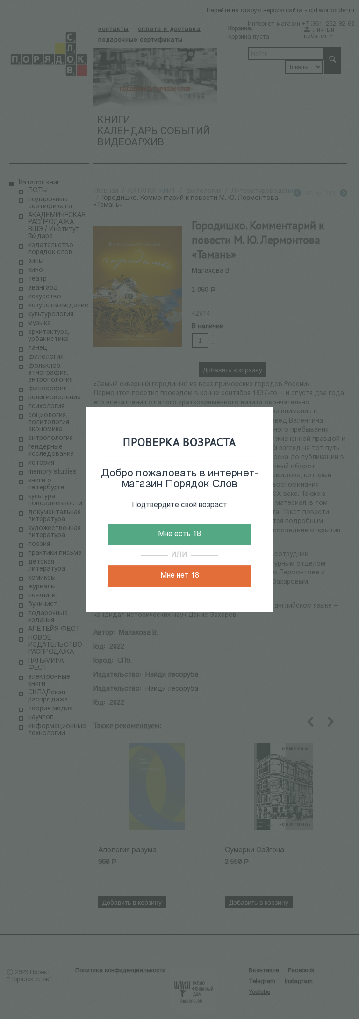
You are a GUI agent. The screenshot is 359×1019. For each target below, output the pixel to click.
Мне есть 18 (179, 534)
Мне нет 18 (179, 576)
